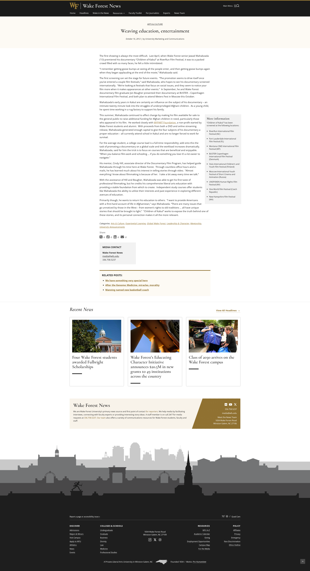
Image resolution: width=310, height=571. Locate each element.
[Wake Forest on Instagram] (160, 540)
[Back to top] (302, 561)
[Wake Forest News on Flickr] (226, 404)
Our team (101, 417)
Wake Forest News (102, 5)
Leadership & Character (178, 223)
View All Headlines (226, 310)
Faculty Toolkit (135, 13)
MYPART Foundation (165, 122)
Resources (118, 13)
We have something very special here (126, 280)
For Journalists (152, 13)
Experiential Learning (135, 223)
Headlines (84, 13)
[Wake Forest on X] (155, 540)
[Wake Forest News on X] (235, 404)
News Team (179, 13)
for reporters (152, 411)
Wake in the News (101, 13)
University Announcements (112, 227)
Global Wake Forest (156, 223)
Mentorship (195, 223)
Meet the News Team (227, 417)
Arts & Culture (155, 24)
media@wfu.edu (110, 256)
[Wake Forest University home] (74, 6)
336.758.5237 (90, 417)
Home (72, 13)
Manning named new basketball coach (127, 289)
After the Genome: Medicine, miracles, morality (132, 285)
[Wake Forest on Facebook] (150, 540)
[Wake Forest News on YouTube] (230, 404)
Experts (166, 13)
